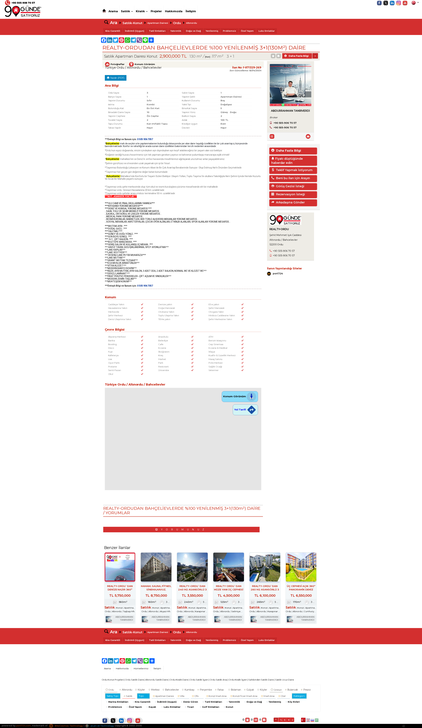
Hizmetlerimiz (141, 668)
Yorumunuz (184, 529)
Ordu (177, 23)
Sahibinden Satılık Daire (261, 679)
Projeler (156, 11)
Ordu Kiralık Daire (179, 679)
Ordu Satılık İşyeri (199, 679)
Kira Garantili (112, 31)
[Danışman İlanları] (272, 136)
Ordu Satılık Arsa (218, 679)
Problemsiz (229, 31)
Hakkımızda (173, 11)
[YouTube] (406, 3)
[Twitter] (386, 3)
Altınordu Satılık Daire (156, 679)
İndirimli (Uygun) (134, 31)
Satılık (125, 11)
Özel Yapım (247, 31)
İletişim (191, 11)
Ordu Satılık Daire (134, 679)
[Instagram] (399, 3)
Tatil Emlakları (157, 31)
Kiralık (140, 11)
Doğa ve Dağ (193, 31)
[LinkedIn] (393, 3)
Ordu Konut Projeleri (113, 679)
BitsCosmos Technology (68, 725)
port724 (277, 273)
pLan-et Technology (102, 725)
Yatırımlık (175, 31)
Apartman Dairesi (157, 23)
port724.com (23, 725)
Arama (113, 11)
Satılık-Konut (132, 23)
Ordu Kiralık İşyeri (238, 679)
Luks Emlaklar (266, 31)
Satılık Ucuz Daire (284, 679)
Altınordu (191, 23)
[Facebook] (380, 3)
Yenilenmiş (212, 31)
